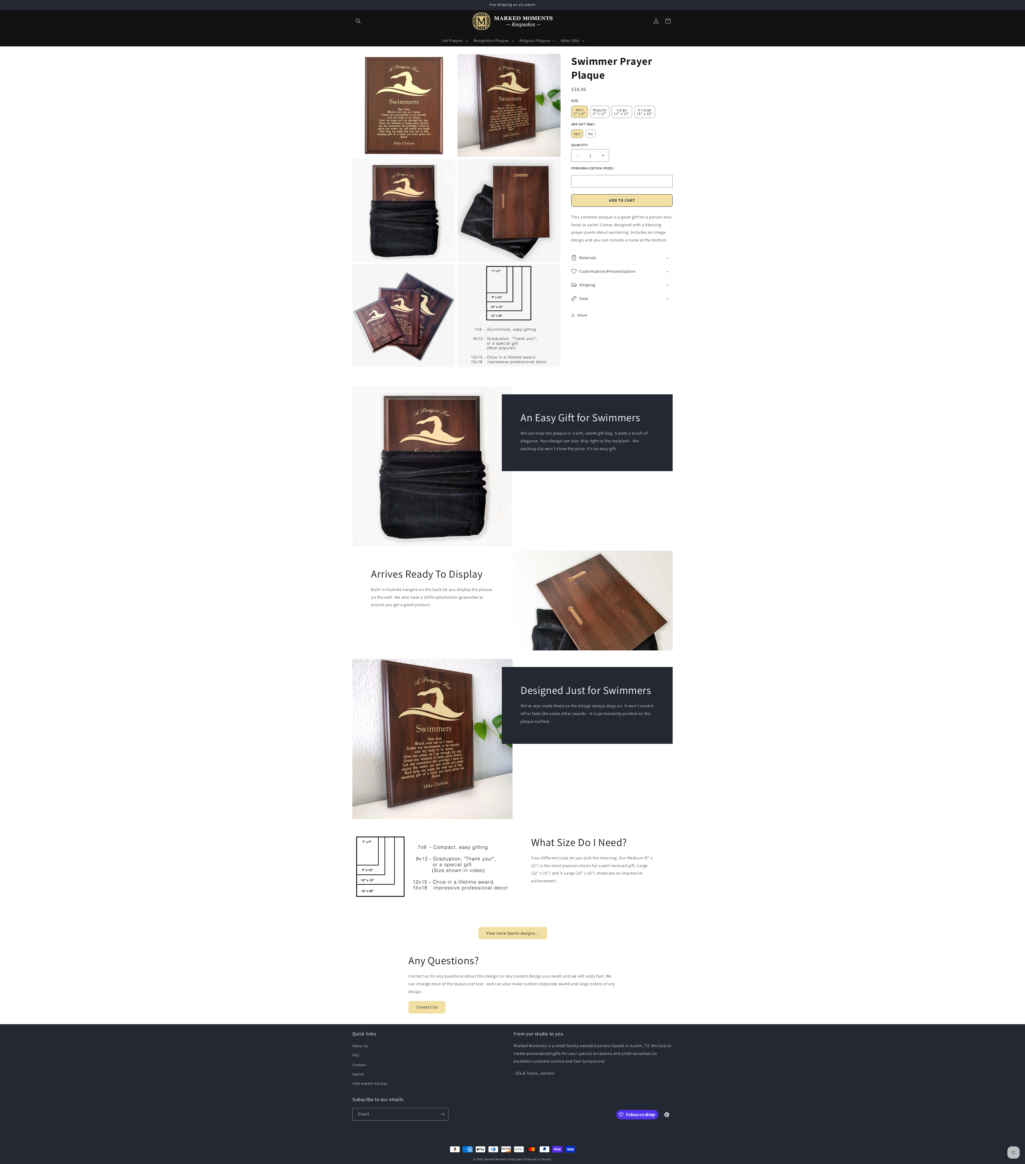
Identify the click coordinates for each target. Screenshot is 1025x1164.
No (590, 133)
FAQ (355, 1055)
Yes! (577, 133)
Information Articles (369, 1083)
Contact (359, 1064)
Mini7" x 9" (580, 112)
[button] (358, 21)
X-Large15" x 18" (645, 112)
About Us (360, 1045)
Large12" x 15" (622, 112)
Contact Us (426, 1007)
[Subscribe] (442, 1114)
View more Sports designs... (512, 933)
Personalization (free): (592, 168)
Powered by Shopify (537, 1159)
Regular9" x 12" (600, 112)
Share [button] (582, 315)
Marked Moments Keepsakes (503, 1159)
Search (358, 1074)
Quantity (579, 145)
